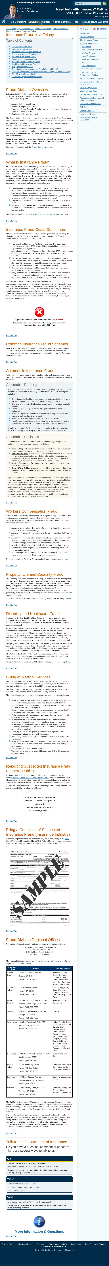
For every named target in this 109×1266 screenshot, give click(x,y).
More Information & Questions (39, 1231)
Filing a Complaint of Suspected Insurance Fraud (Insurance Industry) (41, 72)
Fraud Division (38, 147)
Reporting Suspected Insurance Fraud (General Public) (35, 69)
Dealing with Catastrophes (91, 94)
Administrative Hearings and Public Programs (92, 99)
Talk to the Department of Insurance (27, 77)
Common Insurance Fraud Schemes (27, 54)
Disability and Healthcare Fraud (25, 64)
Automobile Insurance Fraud (24, 57)
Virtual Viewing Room (89, 91)
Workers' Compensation (92, 69)
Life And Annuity (88, 53)
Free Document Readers (95, 1244)
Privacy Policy (7, 1244)
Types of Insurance (25, 29)
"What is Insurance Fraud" (49, 214)
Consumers (11, 29)
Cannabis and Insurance (90, 104)
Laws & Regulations (88, 88)
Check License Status (89, 40)
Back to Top (11, 153)
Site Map (40, 1244)
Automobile (86, 47)
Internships (76, 1244)
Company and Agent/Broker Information (91, 83)
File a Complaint (17, 21)
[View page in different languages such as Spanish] (92, 29)
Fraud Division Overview (22, 47)
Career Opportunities (58, 1244)
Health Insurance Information (92, 78)
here (19, 355)
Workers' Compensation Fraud (25, 59)
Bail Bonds (84, 107)
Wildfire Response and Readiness (89, 118)
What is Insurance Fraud (22, 49)
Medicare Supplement (91, 59)
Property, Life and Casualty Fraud (26, 62)
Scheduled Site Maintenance (54, 1246)
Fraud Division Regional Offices (25, 74)
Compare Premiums (90, 72)
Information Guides (43, 29)
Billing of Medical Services (22, 67)
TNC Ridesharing (89, 66)
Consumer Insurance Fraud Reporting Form (30, 777)
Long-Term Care (88, 56)
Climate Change (87, 111)
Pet (83, 62)
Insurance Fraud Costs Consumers (26, 52)
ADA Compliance (25, 1244)
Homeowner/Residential (92, 50)
